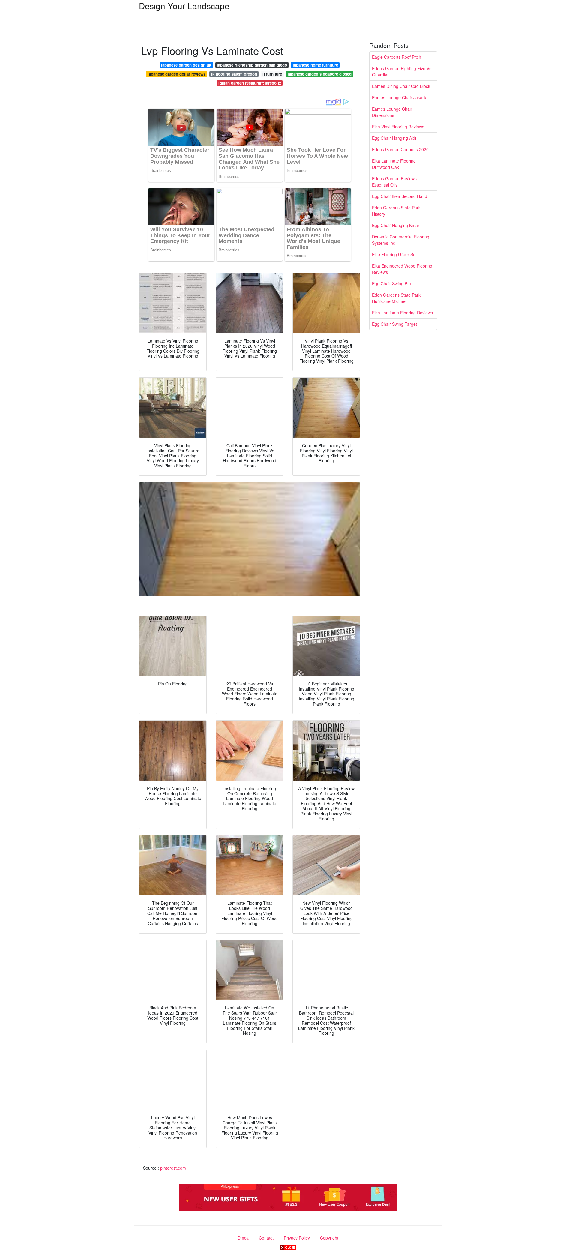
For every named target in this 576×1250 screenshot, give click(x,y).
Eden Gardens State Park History (396, 211)
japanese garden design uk (186, 65)
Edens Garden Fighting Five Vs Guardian (401, 71)
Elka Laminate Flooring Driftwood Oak (394, 164)
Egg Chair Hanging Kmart (396, 225)
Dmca (243, 1238)
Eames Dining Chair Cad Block (401, 86)
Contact (266, 1238)
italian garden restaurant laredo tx (249, 83)
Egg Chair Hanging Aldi (394, 138)
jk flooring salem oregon (234, 74)
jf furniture (272, 74)
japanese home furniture (315, 65)
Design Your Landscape (184, 5)
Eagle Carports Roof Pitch (396, 57)
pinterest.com (173, 1168)
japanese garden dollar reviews (177, 74)
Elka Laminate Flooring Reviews (402, 313)
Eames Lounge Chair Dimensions (392, 112)
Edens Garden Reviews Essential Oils (394, 181)
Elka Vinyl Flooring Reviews (398, 127)
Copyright (329, 1238)
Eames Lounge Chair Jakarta (400, 97)
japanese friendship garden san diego (252, 65)
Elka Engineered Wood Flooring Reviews (402, 269)
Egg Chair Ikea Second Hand (399, 196)
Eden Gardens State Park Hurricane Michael (396, 298)
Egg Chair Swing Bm (391, 283)
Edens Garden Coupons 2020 (400, 149)
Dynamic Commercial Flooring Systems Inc (400, 240)
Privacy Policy (297, 1238)
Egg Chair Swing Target (394, 324)
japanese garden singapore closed (320, 74)
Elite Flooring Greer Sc (393, 254)
